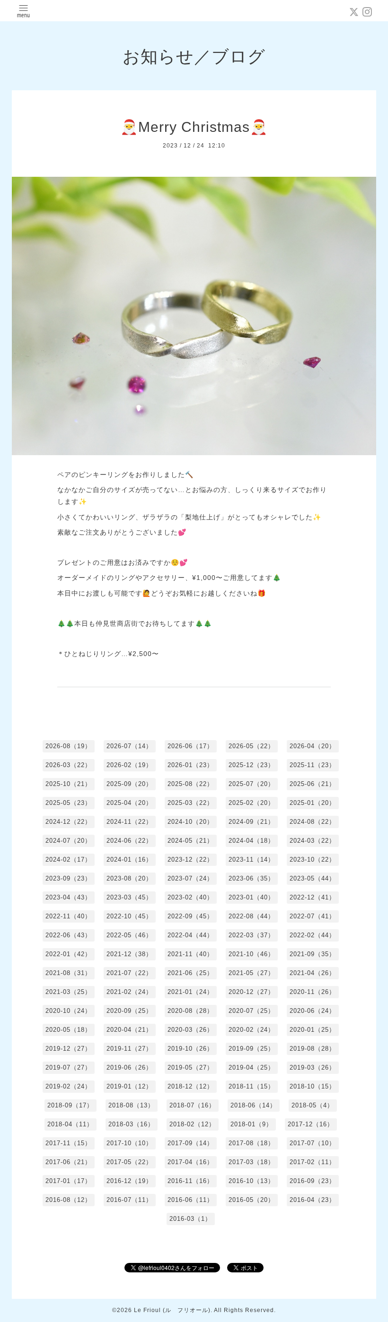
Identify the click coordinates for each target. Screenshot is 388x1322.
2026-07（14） (129, 746)
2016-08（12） (68, 1199)
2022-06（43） (68, 935)
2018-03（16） (131, 1124)
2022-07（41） (312, 916)
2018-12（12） (190, 1086)
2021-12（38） (129, 954)
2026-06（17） (190, 746)
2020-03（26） (190, 1029)
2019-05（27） (190, 1067)
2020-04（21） (129, 1029)
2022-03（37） (251, 935)
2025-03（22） (190, 802)
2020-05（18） (68, 1029)
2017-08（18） (251, 1143)
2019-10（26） (190, 1048)
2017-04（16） (190, 1162)
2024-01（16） (129, 859)
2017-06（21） (68, 1162)
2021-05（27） (251, 972)
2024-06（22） (129, 840)
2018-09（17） (70, 1105)
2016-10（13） (251, 1180)
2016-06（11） (190, 1199)
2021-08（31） (68, 972)
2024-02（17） (68, 859)
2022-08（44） (251, 916)
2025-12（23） (251, 765)
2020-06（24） (312, 1010)
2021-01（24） (190, 991)
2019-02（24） (68, 1086)
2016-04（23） (312, 1199)
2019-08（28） (312, 1048)
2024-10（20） (190, 821)
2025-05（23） (68, 802)
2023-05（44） (312, 878)
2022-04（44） (190, 935)
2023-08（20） (129, 878)
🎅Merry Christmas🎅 (194, 127)
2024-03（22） (312, 840)
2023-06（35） (251, 878)
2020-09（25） (129, 1010)
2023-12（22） (190, 859)
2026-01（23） (190, 765)
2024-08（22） (312, 821)
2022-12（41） (312, 897)
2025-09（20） (129, 783)
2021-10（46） (251, 954)
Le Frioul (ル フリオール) (172, 1310)
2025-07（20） (251, 783)
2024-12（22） (68, 821)
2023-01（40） (251, 897)
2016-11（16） (190, 1180)
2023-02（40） (190, 897)
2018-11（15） (251, 1086)
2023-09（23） (68, 878)
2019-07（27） (68, 1067)
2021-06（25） (190, 972)
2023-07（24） (190, 878)
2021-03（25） (68, 991)
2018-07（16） (192, 1105)
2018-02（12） (192, 1124)
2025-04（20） (129, 802)
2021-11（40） (190, 954)
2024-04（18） (251, 840)
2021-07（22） (129, 972)
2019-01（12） (129, 1086)
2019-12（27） (68, 1048)
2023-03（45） (129, 897)
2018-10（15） (312, 1086)
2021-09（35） (312, 954)
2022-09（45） (190, 916)
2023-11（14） (251, 859)
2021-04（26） (312, 972)
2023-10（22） (312, 859)
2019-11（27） (129, 1048)
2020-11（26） (312, 991)
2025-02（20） (251, 802)
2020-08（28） (190, 1010)
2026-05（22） (251, 746)
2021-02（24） (129, 991)
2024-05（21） (190, 840)
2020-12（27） (251, 991)
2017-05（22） (129, 1162)
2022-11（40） (68, 916)
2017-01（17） (68, 1180)
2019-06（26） (129, 1067)
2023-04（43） (68, 897)
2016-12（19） (129, 1180)
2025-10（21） (68, 783)
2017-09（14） (190, 1143)
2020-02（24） (251, 1029)
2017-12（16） (311, 1124)
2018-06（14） (253, 1105)
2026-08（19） (68, 746)
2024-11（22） (129, 821)
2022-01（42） (68, 954)
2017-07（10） (312, 1143)
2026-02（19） (129, 765)
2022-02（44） (312, 935)
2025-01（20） (312, 802)
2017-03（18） (251, 1162)
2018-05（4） (312, 1105)
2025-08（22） (190, 783)
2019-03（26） (312, 1067)
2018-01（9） (251, 1124)
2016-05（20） (251, 1199)
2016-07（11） (129, 1199)
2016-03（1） (190, 1218)
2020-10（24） (68, 1010)
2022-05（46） (129, 935)
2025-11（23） (312, 765)
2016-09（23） (312, 1180)
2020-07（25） (251, 1010)
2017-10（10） (129, 1143)
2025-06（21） (312, 783)
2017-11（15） (68, 1143)
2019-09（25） (251, 1048)
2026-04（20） (312, 746)
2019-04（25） (251, 1067)
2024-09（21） (251, 821)
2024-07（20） (68, 840)
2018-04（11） (70, 1124)
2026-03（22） (68, 765)
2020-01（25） (312, 1029)
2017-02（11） (312, 1162)
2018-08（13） (131, 1105)
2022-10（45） (129, 916)
